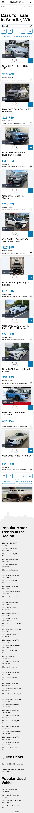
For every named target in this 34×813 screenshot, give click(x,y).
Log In (24, 7)
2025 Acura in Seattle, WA (10, 668)
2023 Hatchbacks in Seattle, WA (11, 630)
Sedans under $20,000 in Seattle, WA (13, 770)
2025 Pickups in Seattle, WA (10, 716)
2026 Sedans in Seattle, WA (10, 673)
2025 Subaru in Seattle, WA (10, 614)
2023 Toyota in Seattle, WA (10, 603)
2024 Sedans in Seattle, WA (10, 576)
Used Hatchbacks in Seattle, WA (11, 801)
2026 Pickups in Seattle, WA (10, 727)
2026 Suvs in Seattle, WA (9, 582)
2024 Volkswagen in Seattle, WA (11, 646)
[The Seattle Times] (17, 2)
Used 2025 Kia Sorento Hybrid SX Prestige (13, 154)
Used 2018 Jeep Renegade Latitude (15, 283)
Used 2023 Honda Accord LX (16, 456)
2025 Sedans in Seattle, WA (10, 608)
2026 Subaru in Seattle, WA (10, 738)
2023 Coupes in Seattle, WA (10, 743)
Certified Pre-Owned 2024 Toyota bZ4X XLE (15, 240)
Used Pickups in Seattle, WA (10, 807)
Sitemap (17, 811)
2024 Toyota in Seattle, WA (10, 560)
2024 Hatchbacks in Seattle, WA (11, 689)
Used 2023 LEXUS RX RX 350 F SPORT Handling (15, 327)
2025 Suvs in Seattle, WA (9, 544)
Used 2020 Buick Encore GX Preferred (16, 110)
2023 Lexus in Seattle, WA (10, 587)
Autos (3, 6)
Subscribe (30, 7)
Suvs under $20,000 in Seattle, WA (12, 765)
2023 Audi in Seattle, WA (9, 652)
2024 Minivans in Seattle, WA (10, 705)
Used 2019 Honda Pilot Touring (13, 197)
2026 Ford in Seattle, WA (9, 749)
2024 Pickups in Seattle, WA (10, 662)
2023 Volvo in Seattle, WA (9, 657)
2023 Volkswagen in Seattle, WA (11, 625)
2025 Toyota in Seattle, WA (10, 565)
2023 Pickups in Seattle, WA (10, 711)
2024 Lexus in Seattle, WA (10, 598)
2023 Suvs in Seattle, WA (9, 555)
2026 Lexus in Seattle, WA (10, 684)
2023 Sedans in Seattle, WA (10, 635)
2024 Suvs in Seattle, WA (9, 549)
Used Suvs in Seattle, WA (9, 790)
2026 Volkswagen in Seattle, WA (11, 732)
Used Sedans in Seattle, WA (10, 796)
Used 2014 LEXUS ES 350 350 (15, 67)
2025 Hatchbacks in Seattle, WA (11, 695)
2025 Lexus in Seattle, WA (10, 619)
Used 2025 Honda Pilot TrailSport (13, 413)
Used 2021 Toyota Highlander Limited (17, 370)
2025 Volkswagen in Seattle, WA (11, 592)
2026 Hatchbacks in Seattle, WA (11, 700)
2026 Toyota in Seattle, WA (10, 571)
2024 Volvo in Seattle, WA (9, 679)
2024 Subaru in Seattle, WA (10, 641)
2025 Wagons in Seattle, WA (10, 722)
